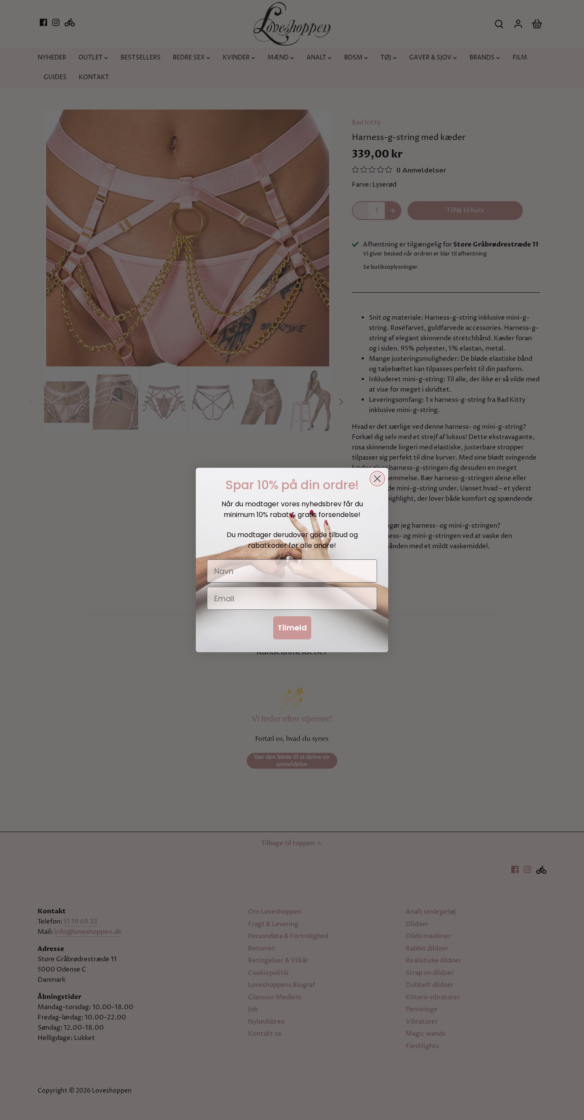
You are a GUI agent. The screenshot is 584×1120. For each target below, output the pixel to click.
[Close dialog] (377, 478)
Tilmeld (292, 627)
